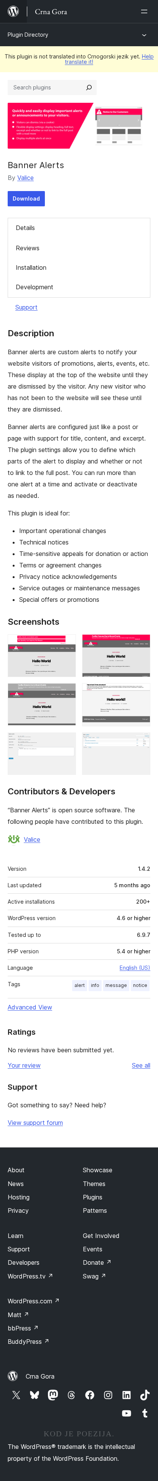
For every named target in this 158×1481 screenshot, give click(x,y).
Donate (97, 1262)
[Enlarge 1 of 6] (65, 644)
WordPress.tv (30, 1276)
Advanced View (30, 1007)
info (95, 985)
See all (141, 1065)
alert (79, 985)
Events (92, 1249)
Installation (31, 267)
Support (26, 307)
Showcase (97, 1170)
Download (26, 198)
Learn (15, 1236)
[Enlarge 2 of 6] (140, 644)
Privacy (18, 1210)
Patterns (95, 1210)
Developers (24, 1262)
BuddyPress (28, 1341)
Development (34, 287)
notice (140, 985)
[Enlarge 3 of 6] (65, 693)
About (16, 1170)
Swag (94, 1276)
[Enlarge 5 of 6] (65, 743)
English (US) (135, 967)
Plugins (92, 1197)
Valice (25, 177)
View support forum (35, 1122)
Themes (94, 1184)
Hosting (19, 1197)
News (16, 1184)
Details (25, 228)
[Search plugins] (89, 87)
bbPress (23, 1328)
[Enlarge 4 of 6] (140, 693)
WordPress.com (34, 1301)
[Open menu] (145, 11)
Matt (18, 1315)
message (116, 985)
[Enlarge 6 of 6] (140, 743)
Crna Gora (40, 1376)
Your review (24, 1065)
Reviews (28, 248)
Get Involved (101, 1236)
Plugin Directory (28, 34)
